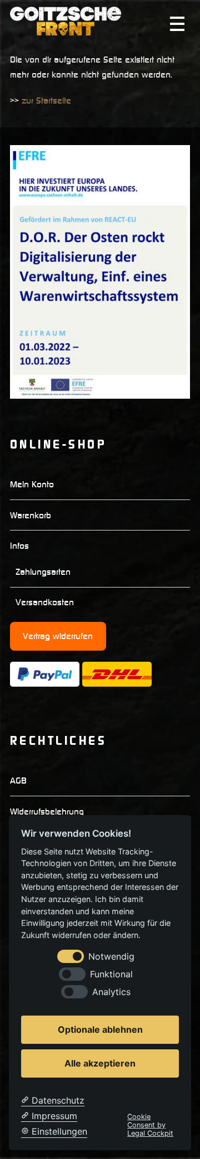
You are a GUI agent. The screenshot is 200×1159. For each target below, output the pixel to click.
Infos (19, 545)
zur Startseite (46, 100)
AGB (18, 780)
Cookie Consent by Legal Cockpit (150, 1125)
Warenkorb (30, 515)
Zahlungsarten (43, 571)
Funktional (111, 974)
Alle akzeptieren (100, 1063)
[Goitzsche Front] (65, 30)
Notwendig (111, 956)
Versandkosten (45, 601)
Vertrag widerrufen (58, 635)
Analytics (111, 992)
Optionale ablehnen (100, 1029)
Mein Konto (32, 484)
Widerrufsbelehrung (47, 811)
